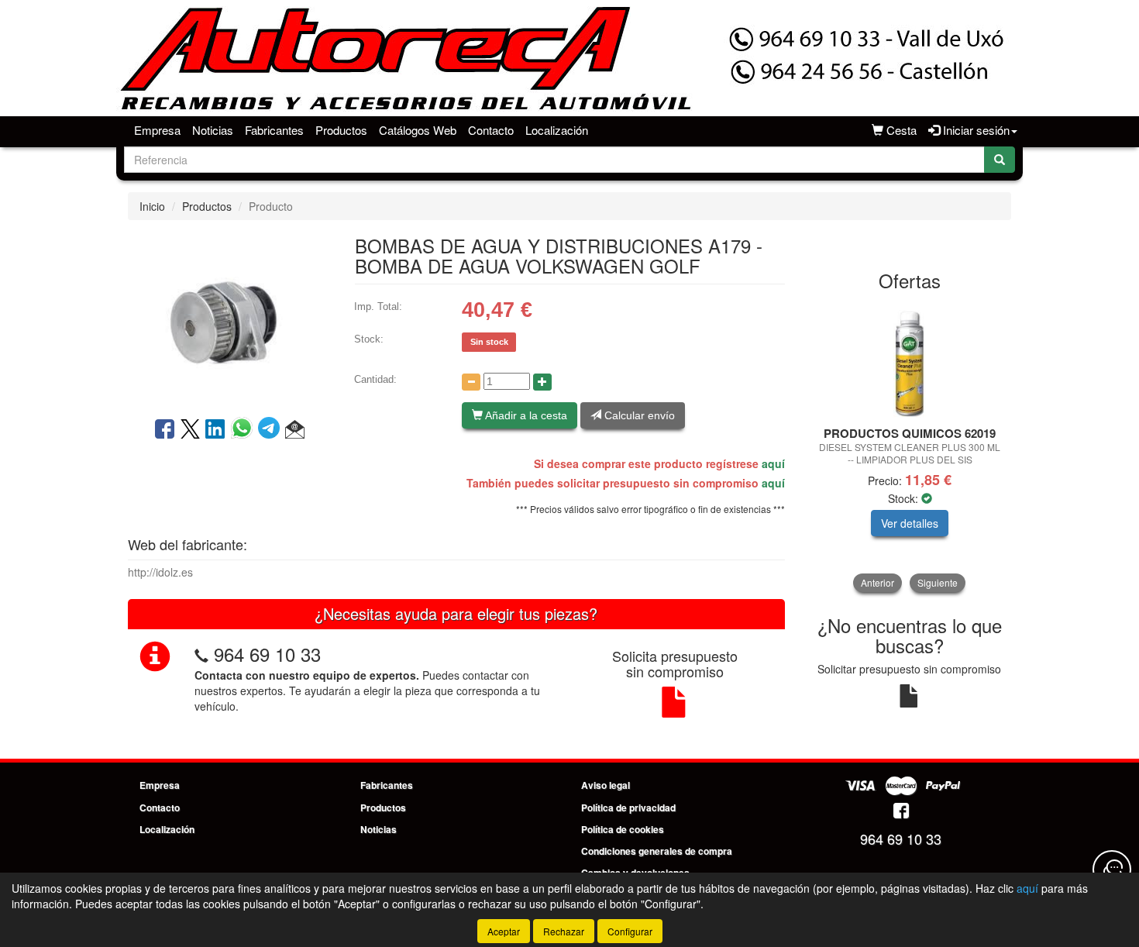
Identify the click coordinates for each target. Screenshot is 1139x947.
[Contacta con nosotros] (1112, 869)
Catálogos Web (417, 130)
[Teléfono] (201, 653)
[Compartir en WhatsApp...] (244, 430)
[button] (295, 430)
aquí (773, 463)
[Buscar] (999, 159)
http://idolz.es (160, 572)
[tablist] (910, 446)
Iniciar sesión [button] (975, 130)
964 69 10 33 (267, 653)
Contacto (491, 130)
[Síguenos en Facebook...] (901, 812)
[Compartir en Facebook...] (164, 430)
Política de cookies (622, 829)
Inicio (152, 206)
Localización (556, 130)
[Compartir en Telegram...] (271, 430)
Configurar (629, 931)
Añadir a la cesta (525, 415)
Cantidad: (375, 379)
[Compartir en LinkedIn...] (215, 430)
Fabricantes (274, 130)
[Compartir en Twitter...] (190, 430)
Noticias (212, 130)
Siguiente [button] (937, 582)
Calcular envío (638, 415)
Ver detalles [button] (909, 523)
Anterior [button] (877, 582)
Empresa (157, 130)
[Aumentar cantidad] (542, 382)
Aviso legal (605, 785)
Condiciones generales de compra (656, 851)
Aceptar (503, 931)
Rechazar (563, 931)
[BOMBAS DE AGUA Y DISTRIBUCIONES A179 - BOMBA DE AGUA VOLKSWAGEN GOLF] (229, 317)
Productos (341, 130)
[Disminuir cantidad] (471, 382)
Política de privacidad (628, 807)
